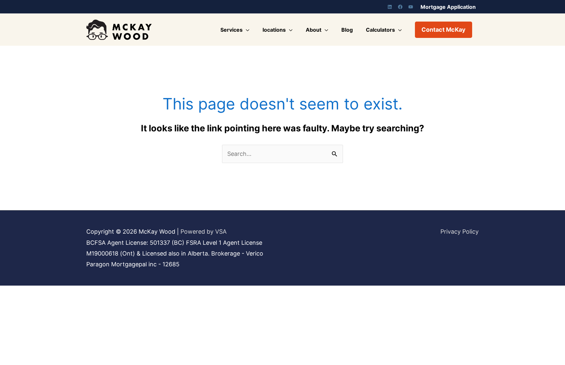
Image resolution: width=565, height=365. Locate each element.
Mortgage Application (448, 7)
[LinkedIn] (390, 7)
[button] (443, 30)
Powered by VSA (203, 231)
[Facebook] (400, 7)
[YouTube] (411, 7)
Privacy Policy (459, 231)
